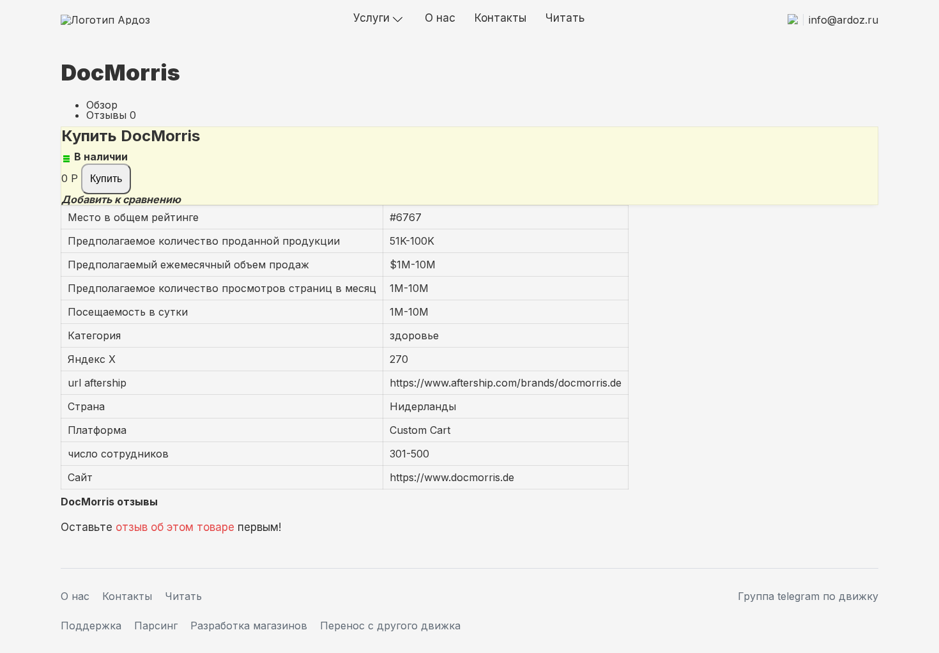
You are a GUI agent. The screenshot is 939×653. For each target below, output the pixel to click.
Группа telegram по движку (808, 596)
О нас (440, 18)
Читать (565, 18)
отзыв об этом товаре (175, 527)
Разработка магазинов (248, 625)
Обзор (102, 104)
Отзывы (106, 115)
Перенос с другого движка (390, 625)
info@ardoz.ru (843, 19)
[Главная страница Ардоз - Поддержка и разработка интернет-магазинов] (105, 19)
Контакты (500, 18)
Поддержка (91, 625)
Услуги (371, 18)
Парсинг (156, 625)
